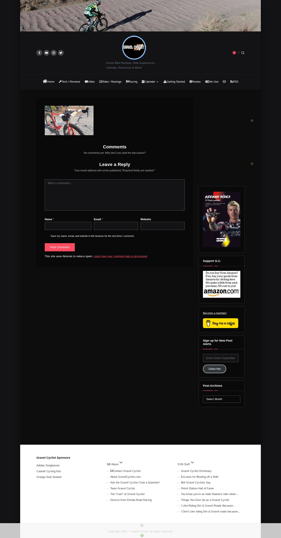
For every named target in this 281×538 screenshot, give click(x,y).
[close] (141, 525)
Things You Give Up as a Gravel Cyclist (205, 500)
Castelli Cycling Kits (48, 471)
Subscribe (214, 368)
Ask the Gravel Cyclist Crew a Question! (135, 482)
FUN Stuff (184, 464)
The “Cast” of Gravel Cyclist (127, 494)
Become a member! (215, 313)
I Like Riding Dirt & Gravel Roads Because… (208, 505)
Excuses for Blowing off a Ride (199, 476)
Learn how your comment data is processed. (121, 256)
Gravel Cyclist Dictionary (196, 471)
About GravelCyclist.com (125, 476)
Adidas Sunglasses (48, 465)
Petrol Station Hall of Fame (197, 488)
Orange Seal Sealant (48, 477)
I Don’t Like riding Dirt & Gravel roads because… (211, 511)
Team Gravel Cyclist (122, 488)
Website (145, 219)
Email (98, 219)
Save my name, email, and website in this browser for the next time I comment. (92, 236)
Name (49, 219)
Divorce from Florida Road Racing (131, 500)
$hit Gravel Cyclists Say (196, 482)
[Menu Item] (39, 53)
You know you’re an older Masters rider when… (209, 494)
